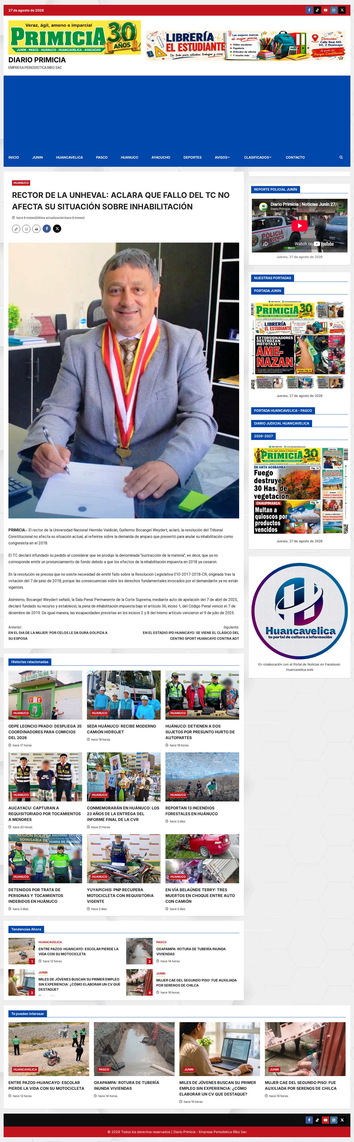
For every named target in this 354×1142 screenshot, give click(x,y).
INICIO (13, 157)
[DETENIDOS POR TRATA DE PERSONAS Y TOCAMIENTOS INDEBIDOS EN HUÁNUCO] (45, 858)
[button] (341, 157)
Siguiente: (191, 633)
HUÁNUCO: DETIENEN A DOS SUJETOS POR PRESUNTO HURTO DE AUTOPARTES (200, 732)
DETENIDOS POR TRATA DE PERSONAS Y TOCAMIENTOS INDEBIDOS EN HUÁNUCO (35, 895)
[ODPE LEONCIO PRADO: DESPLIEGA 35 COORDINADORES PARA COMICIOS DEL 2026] (45, 695)
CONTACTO (295, 157)
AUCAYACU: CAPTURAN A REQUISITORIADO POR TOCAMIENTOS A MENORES (44, 814)
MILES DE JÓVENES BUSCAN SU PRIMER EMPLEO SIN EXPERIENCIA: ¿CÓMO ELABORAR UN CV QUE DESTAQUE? (21, 982)
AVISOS (221, 157)
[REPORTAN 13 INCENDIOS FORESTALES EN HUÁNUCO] (202, 776)
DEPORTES (193, 157)
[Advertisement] (177, 111)
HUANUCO (129, 157)
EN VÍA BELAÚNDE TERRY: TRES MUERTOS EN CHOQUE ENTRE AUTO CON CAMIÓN (200, 895)
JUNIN (37, 157)
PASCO (102, 157)
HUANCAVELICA (69, 157)
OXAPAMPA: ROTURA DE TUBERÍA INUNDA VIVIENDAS (139, 951)
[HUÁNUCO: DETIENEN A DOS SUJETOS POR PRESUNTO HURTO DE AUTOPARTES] (202, 695)
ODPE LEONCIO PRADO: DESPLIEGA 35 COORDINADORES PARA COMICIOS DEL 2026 (45, 732)
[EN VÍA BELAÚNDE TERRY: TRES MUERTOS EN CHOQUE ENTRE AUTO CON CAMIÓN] (202, 858)
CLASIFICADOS (256, 157)
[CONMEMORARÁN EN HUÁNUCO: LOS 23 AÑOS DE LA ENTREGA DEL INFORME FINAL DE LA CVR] (124, 776)
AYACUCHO (160, 157)
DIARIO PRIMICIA (37, 60)
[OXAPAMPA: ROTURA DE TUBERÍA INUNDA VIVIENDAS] (134, 1049)
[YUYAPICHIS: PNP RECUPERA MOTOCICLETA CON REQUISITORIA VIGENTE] (124, 858)
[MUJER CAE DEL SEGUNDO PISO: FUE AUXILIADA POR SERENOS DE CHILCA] (305, 1049)
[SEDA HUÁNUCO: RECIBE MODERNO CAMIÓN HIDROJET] (124, 695)
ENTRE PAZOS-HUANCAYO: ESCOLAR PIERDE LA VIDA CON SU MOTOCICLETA (21, 951)
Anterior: (57, 633)
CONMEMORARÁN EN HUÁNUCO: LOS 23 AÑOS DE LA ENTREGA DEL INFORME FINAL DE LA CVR (123, 814)
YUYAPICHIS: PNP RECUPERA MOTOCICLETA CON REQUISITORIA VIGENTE (120, 895)
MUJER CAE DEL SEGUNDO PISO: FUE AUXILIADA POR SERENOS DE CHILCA (139, 982)
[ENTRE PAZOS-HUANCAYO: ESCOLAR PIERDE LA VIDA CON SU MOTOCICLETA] (48, 1049)
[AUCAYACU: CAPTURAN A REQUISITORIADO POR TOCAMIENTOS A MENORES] (45, 776)
